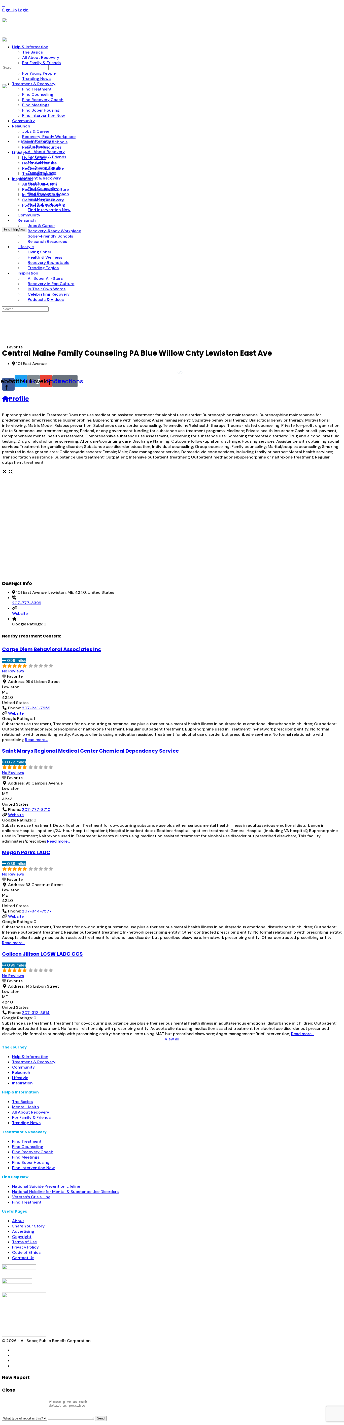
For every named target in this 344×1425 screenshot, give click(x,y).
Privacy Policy (25, 1247)
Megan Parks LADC (26, 852)
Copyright (21, 1236)
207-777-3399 (26, 603)
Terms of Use (24, 1242)
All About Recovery (30, 1112)
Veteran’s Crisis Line (31, 1197)
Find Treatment (27, 1141)
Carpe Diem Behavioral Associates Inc (51, 649)
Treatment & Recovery (33, 1062)
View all (172, 1039)
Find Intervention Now (33, 1167)
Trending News (26, 1122)
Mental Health (25, 1107)
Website (20, 613)
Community (23, 1067)
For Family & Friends (31, 1117)
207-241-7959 (36, 708)
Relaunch (21, 1072)
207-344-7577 (37, 911)
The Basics (22, 1101)
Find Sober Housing (31, 1162)
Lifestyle (20, 1077)
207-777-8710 (36, 809)
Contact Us (23, 1257)
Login (23, 10)
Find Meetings (25, 1157)
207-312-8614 (36, 1012)
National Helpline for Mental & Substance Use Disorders (65, 1191)
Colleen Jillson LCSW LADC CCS (42, 953)
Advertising (23, 1231)
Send (101, 1418)
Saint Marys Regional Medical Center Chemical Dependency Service (90, 750)
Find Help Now (14, 229)
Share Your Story (28, 1226)
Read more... (36, 739)
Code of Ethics (26, 1252)
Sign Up (9, 10)
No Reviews (13, 671)
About (18, 1220)
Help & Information (30, 1056)
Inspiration (22, 1083)
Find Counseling (27, 1146)
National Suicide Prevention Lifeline (46, 1186)
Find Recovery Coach (32, 1152)
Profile (19, 399)
